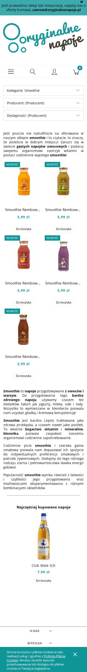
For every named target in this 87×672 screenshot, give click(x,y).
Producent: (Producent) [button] (25, 103)
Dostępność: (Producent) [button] (26, 115)
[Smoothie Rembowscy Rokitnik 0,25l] (23, 254)
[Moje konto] (54, 72)
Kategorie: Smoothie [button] (23, 90)
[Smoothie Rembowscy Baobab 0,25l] (23, 181)
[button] (11, 72)
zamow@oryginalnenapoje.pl (56, 9)
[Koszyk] (76, 72)
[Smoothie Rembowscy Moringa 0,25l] (63, 181)
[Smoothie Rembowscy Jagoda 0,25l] (63, 254)
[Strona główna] (43, 37)
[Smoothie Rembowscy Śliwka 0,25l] (23, 328)
